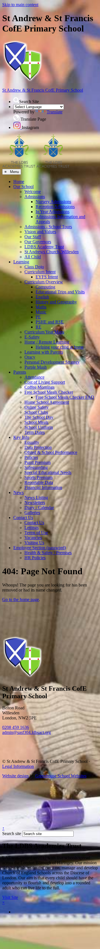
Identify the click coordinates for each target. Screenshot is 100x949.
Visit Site (10, 897)
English (42, 297)
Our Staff (32, 236)
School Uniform (38, 427)
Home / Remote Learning (46, 342)
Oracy (29, 357)
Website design (15, 775)
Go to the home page (20, 599)
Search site (11, 833)
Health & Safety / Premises (48, 552)
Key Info (21, 437)
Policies (31, 457)
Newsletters (34, 502)
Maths (41, 307)
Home (18, 181)
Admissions (34, 196)
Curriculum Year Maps (44, 332)
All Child (32, 256)
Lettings (31, 527)
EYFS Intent (47, 276)
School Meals (36, 422)
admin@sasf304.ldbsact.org (26, 732)
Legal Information (18, 766)
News (18, 492)
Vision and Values (40, 231)
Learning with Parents (43, 352)
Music (41, 312)
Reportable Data (38, 482)
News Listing (36, 497)
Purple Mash (35, 367)
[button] (16, 100)
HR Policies (35, 557)
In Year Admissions (52, 211)
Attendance (34, 377)
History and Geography (56, 302)
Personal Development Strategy (52, 362)
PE (38, 317)
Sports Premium (38, 477)
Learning (21, 261)
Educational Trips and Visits (60, 291)
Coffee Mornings (39, 387)
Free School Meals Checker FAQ (65, 397)
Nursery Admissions (53, 201)
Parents (19, 372)
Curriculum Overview (43, 281)
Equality (31, 442)
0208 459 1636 (15, 727)
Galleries (32, 512)
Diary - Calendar (39, 507)
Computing (45, 286)
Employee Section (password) (39, 547)
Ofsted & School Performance (50, 452)
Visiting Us (34, 542)
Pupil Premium (37, 462)
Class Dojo (34, 266)
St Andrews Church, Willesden (51, 251)
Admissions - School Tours (48, 226)
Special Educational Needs (47, 472)
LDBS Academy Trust (44, 246)
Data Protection (38, 447)
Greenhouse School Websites (60, 775)
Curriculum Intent (40, 271)
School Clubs (36, 412)
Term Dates (34, 432)
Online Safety (36, 407)
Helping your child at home (60, 347)
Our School (23, 186)
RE (38, 327)
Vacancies (33, 537)
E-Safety (32, 337)
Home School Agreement (46, 402)
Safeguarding (36, 467)
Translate (54, 112)
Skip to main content (20, 4)
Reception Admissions (55, 206)
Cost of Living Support (44, 382)
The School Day (38, 417)
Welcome (32, 191)
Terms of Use (36, 532)
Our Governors (37, 241)
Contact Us (23, 517)
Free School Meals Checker (48, 392)
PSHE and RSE (50, 322)
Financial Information (43, 487)
